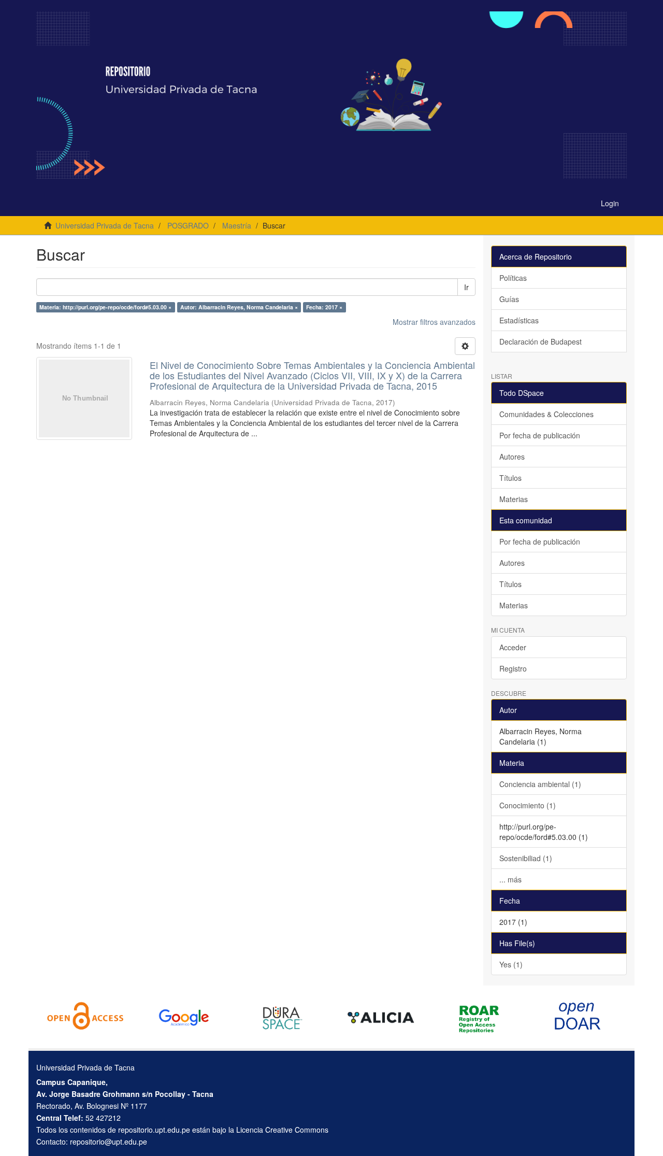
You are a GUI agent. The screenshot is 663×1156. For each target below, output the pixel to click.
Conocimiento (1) (527, 805)
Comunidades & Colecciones (546, 414)
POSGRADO (188, 225)
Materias (513, 499)
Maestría (236, 225)
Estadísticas (519, 320)
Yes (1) (511, 964)
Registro (513, 668)
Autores (512, 456)
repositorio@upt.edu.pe (108, 1141)
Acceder (512, 647)
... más (510, 879)
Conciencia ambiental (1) (540, 784)
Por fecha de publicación (539, 435)
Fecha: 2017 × (324, 307)
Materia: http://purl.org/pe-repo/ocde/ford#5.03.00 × (105, 307)
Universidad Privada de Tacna (104, 225)
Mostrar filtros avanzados (434, 322)
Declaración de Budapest (540, 341)
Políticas (513, 278)
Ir (466, 287)
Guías (509, 299)
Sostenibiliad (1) (525, 858)
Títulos (510, 478)
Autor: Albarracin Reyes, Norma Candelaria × (239, 307)
